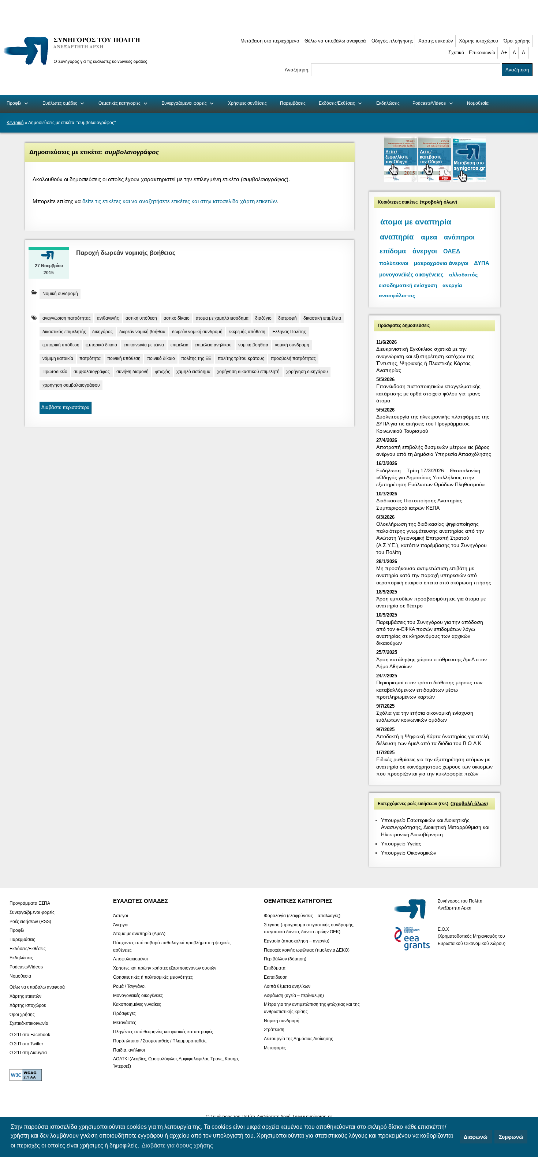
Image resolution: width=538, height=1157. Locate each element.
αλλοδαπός (463, 275)
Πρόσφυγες (124, 1013)
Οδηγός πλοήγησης (392, 41)
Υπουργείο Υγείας (401, 844)
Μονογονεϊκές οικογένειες (138, 995)
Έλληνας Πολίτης (289, 331)
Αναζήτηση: (298, 69)
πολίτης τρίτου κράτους (241, 358)
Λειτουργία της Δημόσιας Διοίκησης (298, 1038)
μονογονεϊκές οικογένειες (411, 274)
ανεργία (452, 285)
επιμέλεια (179, 344)
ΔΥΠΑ (481, 263)
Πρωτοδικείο (54, 371)
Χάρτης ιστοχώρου (478, 41)
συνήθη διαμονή (132, 371)
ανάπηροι (459, 237)
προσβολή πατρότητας (293, 358)
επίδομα (393, 251)
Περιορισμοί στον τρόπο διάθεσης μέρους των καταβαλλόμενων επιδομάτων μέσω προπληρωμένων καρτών (429, 689)
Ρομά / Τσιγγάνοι (129, 986)
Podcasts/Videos (429, 103)
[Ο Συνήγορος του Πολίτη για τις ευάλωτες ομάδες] (78, 66)
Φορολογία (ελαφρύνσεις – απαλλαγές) (302, 915)
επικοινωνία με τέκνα (144, 344)
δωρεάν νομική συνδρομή (197, 331)
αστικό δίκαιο (177, 318)
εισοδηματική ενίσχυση (408, 285)
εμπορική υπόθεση (60, 344)
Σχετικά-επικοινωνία (29, 1023)
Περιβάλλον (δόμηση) (285, 958)
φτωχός (162, 371)
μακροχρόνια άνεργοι (441, 263)
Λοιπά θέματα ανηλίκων (287, 986)
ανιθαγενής (108, 318)
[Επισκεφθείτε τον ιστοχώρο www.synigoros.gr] (469, 180)
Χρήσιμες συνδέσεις (247, 103)
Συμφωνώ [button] (511, 1137)
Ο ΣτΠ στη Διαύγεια (28, 1052)
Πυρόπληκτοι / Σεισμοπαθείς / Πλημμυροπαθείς (159, 1040)
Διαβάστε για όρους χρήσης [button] (177, 1145)
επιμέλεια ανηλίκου (213, 344)
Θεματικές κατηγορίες (119, 103)
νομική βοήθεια (253, 344)
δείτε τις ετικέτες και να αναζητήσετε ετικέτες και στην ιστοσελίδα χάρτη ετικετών (179, 201)
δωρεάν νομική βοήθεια (142, 331)
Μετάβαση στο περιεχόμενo (269, 41)
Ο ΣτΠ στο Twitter (26, 1043)
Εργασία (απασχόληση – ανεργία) (296, 940)
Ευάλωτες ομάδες (59, 103)
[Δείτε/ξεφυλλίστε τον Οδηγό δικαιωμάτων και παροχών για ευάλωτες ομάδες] (401, 180)
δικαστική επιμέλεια (322, 318)
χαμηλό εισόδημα (193, 371)
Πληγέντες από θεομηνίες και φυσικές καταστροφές (163, 1031)
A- (524, 52)
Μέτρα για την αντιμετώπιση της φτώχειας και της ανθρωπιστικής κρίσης (312, 1008)
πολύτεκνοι (393, 263)
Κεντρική (15, 122)
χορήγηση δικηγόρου (307, 371)
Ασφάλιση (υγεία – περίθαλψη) (294, 995)
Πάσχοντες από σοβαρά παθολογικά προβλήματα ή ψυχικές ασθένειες (172, 946)
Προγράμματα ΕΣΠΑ (30, 903)
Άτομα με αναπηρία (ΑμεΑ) (139, 933)
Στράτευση (274, 1029)
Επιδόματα (274, 968)
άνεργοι (424, 251)
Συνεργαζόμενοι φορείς (184, 103)
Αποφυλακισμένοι (130, 958)
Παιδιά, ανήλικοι (129, 1049)
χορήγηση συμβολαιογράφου (71, 385)
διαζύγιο (263, 318)
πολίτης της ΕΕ (196, 358)
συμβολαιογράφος (92, 371)
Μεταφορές (275, 1047)
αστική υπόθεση (141, 318)
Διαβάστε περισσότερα (65, 407)
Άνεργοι (120, 924)
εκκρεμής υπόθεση (247, 331)
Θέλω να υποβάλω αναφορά (335, 41)
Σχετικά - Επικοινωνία (472, 52)
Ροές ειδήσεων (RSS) (30, 921)
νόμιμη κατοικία (57, 358)
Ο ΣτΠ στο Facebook (30, 1034)
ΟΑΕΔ (451, 251)
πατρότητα (90, 358)
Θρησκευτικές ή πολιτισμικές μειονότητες (153, 977)
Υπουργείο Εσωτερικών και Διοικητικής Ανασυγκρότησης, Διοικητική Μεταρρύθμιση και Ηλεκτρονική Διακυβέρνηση (435, 827)
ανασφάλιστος (397, 295)
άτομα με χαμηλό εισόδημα (222, 318)
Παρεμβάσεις (293, 103)
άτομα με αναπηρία (415, 221)
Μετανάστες (124, 1022)
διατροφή (287, 318)
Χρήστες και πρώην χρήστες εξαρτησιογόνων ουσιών (164, 968)
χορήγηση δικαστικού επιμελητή (248, 371)
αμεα (429, 237)
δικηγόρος (102, 331)
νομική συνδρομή (292, 344)
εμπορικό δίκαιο (101, 344)
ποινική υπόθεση (124, 358)
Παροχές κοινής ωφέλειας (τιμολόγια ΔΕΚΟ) (307, 949)
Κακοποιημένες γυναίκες (137, 1004)
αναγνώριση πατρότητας (66, 318)
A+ (504, 52)
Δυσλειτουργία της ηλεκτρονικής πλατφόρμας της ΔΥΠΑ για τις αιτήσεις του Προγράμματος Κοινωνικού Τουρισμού (432, 424)
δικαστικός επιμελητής (64, 331)
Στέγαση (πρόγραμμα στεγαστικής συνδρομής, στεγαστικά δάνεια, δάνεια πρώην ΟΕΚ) (309, 928)
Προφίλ (14, 103)
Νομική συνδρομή (60, 293)
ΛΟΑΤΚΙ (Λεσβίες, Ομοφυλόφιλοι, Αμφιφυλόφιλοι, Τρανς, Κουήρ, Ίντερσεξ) (176, 1062)
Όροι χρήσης (517, 41)
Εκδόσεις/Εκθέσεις (337, 103)
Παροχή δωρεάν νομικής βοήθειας (126, 252)
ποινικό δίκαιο (161, 358)
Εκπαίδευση (276, 977)
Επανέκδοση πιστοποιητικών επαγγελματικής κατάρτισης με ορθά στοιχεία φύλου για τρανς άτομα (428, 393)
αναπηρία (397, 237)
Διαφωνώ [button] (475, 1137)
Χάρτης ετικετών (435, 41)
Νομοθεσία (478, 103)
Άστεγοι (120, 915)
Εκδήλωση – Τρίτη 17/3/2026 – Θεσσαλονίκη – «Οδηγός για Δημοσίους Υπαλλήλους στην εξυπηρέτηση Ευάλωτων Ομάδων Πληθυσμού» (430, 477)
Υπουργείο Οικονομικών (408, 853)
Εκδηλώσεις (388, 103)
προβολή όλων (438, 202)
